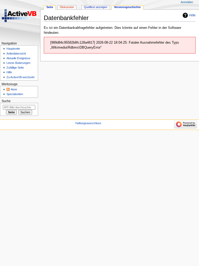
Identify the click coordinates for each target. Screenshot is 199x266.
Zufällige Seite (15, 67)
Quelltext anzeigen (95, 7)
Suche (6, 101)
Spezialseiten (14, 94)
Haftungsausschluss (88, 123)
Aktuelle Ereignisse (18, 58)
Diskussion (67, 7)
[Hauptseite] (20, 20)
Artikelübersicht (16, 53)
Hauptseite (13, 48)
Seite (49, 7)
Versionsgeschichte (127, 7)
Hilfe (192, 15)
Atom (14, 89)
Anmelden (187, 2)
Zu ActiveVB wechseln (20, 77)
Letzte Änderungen (18, 62)
